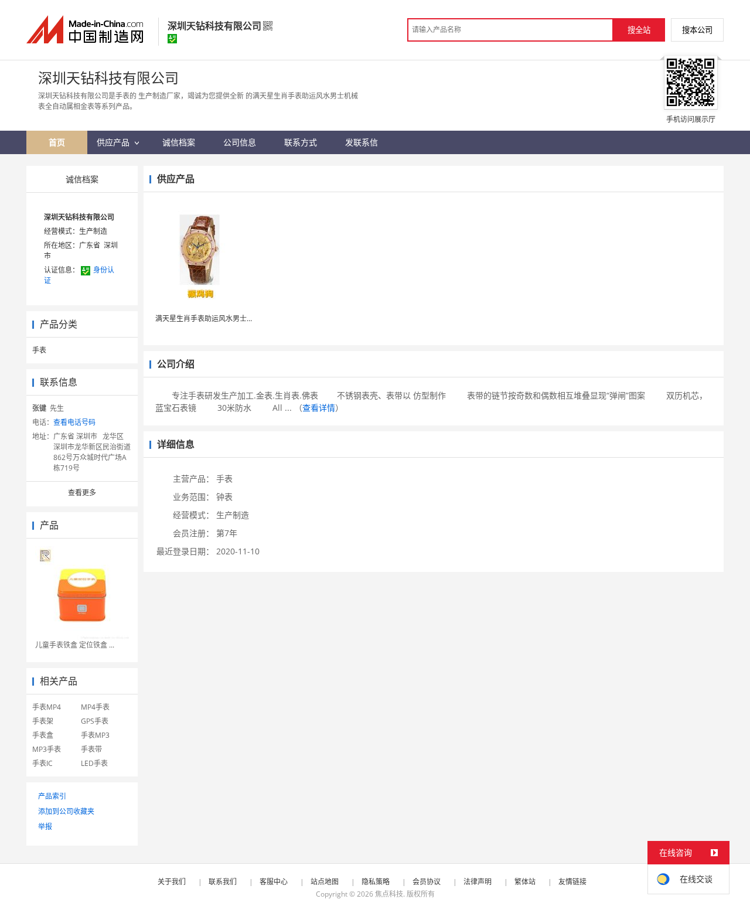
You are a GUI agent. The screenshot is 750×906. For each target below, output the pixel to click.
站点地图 (325, 882)
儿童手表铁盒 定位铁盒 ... (74, 645)
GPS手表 (94, 721)
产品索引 (52, 796)
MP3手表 (46, 749)
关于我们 (172, 882)
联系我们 (223, 882)
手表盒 (42, 735)
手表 (39, 350)
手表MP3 (95, 735)
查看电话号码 (74, 422)
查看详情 (318, 407)
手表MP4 (46, 707)
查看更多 (82, 493)
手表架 (42, 721)
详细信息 (176, 444)
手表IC (42, 763)
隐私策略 (376, 882)
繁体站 (525, 882)
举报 (45, 827)
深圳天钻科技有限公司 (79, 217)
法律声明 (477, 882)
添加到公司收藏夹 (66, 811)
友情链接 (572, 882)
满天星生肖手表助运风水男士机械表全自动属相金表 (236, 318)
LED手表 (94, 763)
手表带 (91, 749)
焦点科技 (389, 894)
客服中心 (274, 882)
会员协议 (426, 882)
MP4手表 (95, 707)
